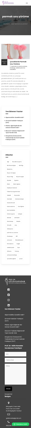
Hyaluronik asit (11, 202)
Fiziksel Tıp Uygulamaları (13, 191)
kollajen (20, 214)
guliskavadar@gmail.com (13, 418)
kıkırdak (9, 217)
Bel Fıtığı (21, 165)
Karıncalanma (11, 206)
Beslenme (9, 169)
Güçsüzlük (17, 195)
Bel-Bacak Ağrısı (11, 165)
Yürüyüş (17, 251)
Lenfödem (17, 217)
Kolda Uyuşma (11, 214)
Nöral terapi (10, 221)
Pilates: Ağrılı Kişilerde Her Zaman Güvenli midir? (14, 126)
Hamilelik (9, 199)
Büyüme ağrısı (20, 176)
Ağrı (8, 161)
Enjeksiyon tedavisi (12, 188)
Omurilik (9, 225)
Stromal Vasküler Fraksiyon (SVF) (14, 320)
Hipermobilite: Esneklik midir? (15, 117)
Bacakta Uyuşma (17, 161)
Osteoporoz (10, 229)
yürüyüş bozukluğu (12, 255)
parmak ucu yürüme (17, 66)
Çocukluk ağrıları (11, 258)
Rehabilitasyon (19, 240)
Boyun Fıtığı (10, 176)
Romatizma (10, 243)
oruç (16, 225)
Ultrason (9, 251)
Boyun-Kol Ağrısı (11, 173)
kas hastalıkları (11, 210)
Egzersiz (16, 180)
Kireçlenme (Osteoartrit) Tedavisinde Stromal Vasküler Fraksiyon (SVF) (15, 137)
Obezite (18, 221)
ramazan (9, 240)
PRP (17, 236)
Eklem (8, 184)
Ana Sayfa (6, 24)
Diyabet (9, 180)
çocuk (20, 258)
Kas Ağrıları (21, 206)
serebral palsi (19, 68)
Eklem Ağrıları (16, 184)
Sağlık (18, 243)
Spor (18, 247)
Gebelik (9, 195)
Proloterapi (10, 236)
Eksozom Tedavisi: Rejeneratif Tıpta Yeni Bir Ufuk (15, 132)
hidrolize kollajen (19, 199)
